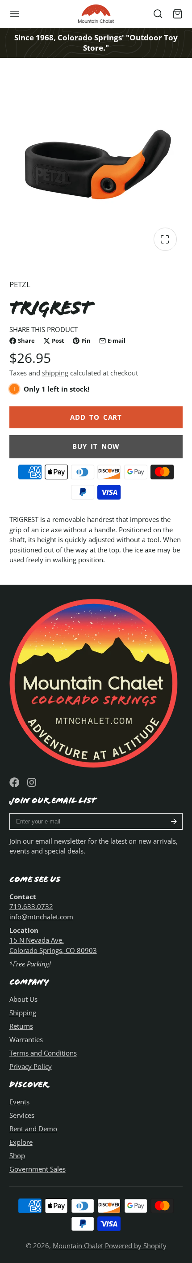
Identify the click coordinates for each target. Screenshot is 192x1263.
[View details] (96, 681)
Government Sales (37, 1168)
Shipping (22, 1012)
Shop (17, 1155)
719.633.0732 (31, 906)
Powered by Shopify (136, 1245)
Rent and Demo (33, 1128)
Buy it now (96, 446)
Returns (21, 1026)
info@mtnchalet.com (41, 916)
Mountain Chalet (78, 1245)
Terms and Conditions (43, 1052)
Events (19, 1101)
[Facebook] (14, 782)
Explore (21, 1142)
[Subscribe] (174, 821)
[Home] (96, 13)
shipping (55, 372)
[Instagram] (32, 782)
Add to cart (96, 417)
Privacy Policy (30, 1066)
